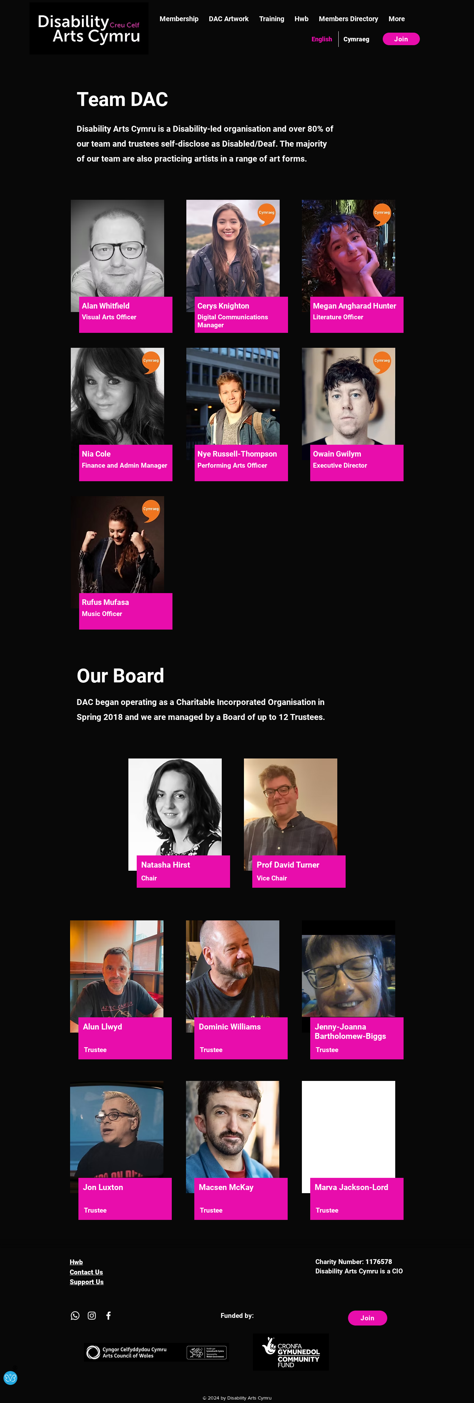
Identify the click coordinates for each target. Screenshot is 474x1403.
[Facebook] (108, 1315)
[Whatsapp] (75, 1315)
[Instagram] (91, 1315)
